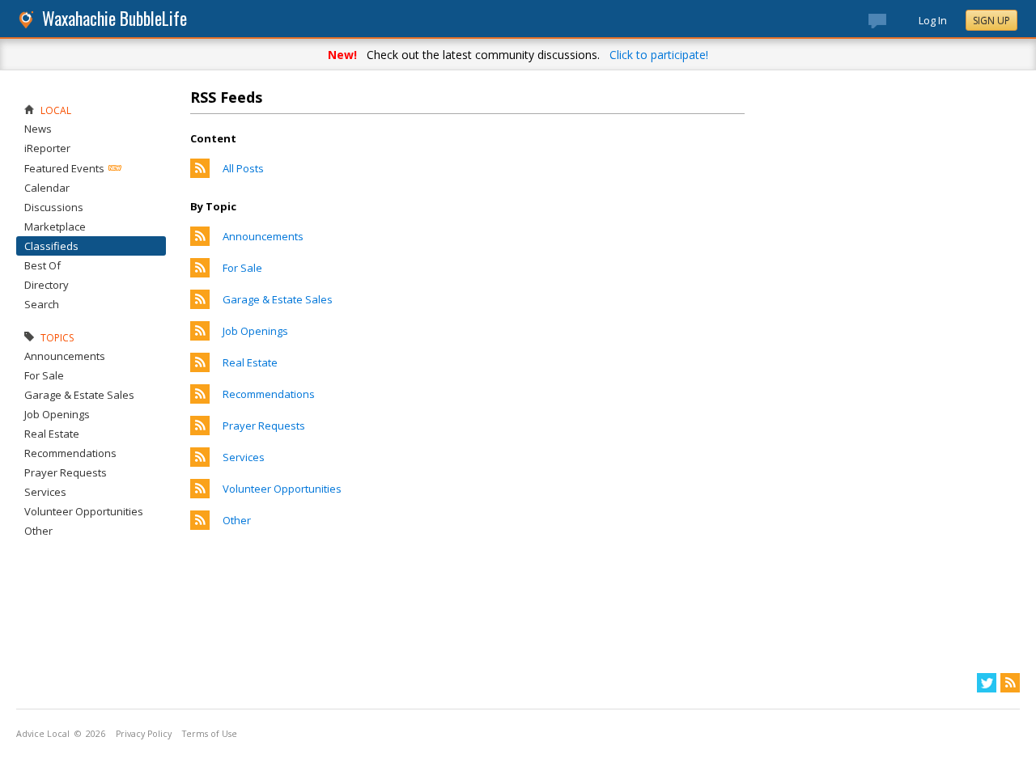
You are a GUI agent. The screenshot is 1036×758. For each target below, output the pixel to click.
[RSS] (1010, 682)
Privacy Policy (144, 733)
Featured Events (64, 168)
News (38, 128)
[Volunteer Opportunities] (200, 494)
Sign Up (991, 21)
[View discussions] (893, 24)
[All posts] (200, 174)
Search (41, 304)
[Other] (200, 526)
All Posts (243, 168)
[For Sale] (200, 273)
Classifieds (51, 246)
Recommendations (269, 394)
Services (244, 457)
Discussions (53, 207)
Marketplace (55, 226)
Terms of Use (209, 733)
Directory (46, 284)
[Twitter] (986, 682)
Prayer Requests (264, 425)
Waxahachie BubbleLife (114, 18)
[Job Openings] (200, 336)
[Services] (200, 462)
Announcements (263, 236)
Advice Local (43, 733)
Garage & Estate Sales (278, 299)
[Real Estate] (200, 368)
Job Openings (255, 331)
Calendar (47, 187)
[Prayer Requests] (200, 431)
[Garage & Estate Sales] (200, 305)
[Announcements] (200, 242)
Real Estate (250, 362)
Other (237, 520)
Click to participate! (658, 54)
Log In (933, 20)
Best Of (42, 265)
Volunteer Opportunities (282, 488)
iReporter (47, 148)
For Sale (242, 267)
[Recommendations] (200, 399)
